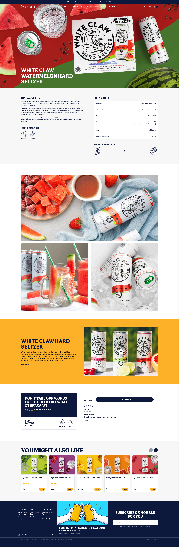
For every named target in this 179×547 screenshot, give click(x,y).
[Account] (150, 7)
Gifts (19, 517)
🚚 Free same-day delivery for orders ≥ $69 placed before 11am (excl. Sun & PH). (90, 1)
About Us (33, 517)
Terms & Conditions (152, 539)
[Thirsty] (28, 6)
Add (42, 489)
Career (32, 520)
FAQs (31, 509)
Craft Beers (22, 509)
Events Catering (47, 509)
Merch (20, 520)
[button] (29, 410)
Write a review (124, 399)
